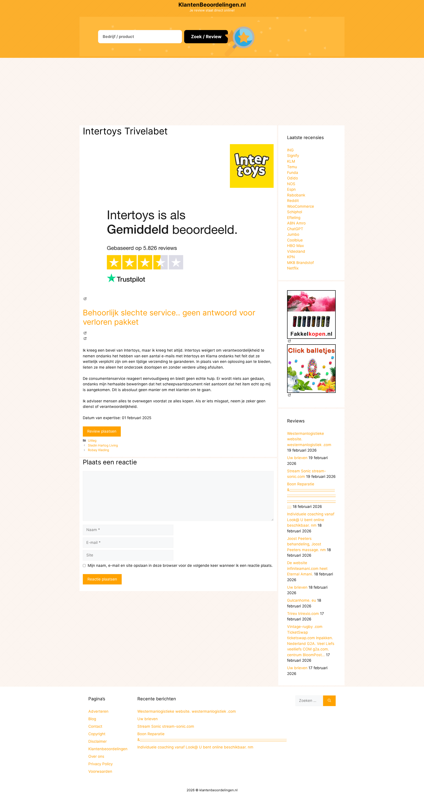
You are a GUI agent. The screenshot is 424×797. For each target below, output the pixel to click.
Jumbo (293, 234)
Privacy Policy (100, 764)
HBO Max (295, 245)
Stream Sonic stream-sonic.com (165, 726)
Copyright (96, 734)
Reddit (293, 200)
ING (290, 150)
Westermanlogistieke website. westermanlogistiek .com (186, 711)
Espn (291, 189)
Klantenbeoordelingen (107, 749)
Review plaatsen (101, 431)
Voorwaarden (100, 771)
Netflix (293, 268)
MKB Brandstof (300, 262)
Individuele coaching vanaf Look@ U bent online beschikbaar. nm (310, 520)
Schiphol (294, 212)
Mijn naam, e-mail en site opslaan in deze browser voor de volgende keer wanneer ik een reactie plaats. (180, 565)
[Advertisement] (212, 91)
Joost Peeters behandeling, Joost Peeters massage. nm (306, 544)
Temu (292, 167)
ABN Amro (296, 223)
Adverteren (98, 711)
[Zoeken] (329, 700)
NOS (291, 184)
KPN (291, 257)
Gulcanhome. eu (301, 600)
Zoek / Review (206, 36)
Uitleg (92, 440)
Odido (292, 178)
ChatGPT (295, 229)
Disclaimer (97, 741)
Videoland (296, 251)
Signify (293, 155)
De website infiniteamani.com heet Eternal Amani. (307, 568)
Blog (92, 719)
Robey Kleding (98, 450)
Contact (95, 726)
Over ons (96, 756)
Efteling (293, 217)
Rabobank (296, 195)
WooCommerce (300, 206)
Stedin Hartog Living (103, 445)
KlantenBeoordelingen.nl (212, 4)
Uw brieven (297, 458)
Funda (292, 172)
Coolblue (295, 240)
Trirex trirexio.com (303, 613)
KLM (291, 161)
